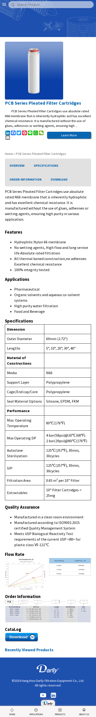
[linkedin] (53, 695)
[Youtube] (43, 695)
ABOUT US (84, 714)
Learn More (69, 135)
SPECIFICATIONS (46, 165)
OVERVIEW (17, 165)
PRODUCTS (60, 714)
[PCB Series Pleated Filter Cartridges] (48, 703)
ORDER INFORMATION (25, 179)
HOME (12, 714)
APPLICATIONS (36, 714)
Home (9, 154)
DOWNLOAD (59, 179)
